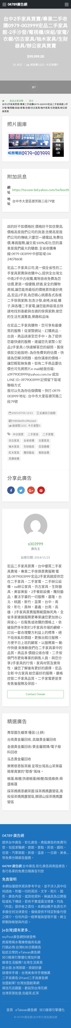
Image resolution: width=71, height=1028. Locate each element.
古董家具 (44, 440)
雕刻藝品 (29, 452)
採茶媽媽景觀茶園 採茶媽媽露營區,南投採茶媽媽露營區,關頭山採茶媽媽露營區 (35, 796)
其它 (19, 64)
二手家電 (48, 434)
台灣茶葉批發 (11, 993)
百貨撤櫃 (44, 446)
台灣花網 (40, 988)
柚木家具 (14, 446)
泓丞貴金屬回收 (19, 759)
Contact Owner (35, 694)
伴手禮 (39, 973)
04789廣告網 (17, 4)
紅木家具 (14, 452)
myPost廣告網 (12, 937)
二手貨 (33, 978)
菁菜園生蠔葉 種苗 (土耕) (25, 732)
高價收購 (14, 458)
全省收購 (29, 440)
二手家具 (33, 434)
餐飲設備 (44, 452)
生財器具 (29, 446)
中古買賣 (18, 434)
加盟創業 (29, 983)
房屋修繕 (8, 942)
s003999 (35, 544)
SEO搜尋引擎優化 (14, 957)
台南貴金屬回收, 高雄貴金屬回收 (31, 739)
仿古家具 (14, 440)
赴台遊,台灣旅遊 (13, 968)
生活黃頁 (36, 962)
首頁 (9, 1010)
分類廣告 (34, 947)
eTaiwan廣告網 (29, 952)
